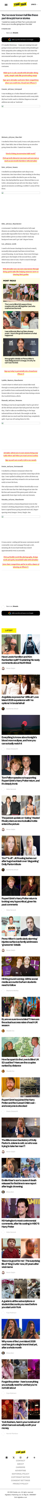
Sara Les (9, 33)
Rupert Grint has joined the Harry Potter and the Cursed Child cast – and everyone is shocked (19, 1102)
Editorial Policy (20, 1474)
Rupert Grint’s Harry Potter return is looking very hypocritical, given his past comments (19, 901)
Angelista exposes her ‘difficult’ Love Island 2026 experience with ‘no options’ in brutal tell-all (20, 700)
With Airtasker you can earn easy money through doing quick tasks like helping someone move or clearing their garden (21, 271)
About (20, 1464)
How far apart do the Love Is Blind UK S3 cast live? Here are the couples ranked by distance (20, 1062)
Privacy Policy (20, 1484)
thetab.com (16, 1492)
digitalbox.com (22, 1497)
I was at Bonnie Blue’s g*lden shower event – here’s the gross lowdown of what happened (21, 333)
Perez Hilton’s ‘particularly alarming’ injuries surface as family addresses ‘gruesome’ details (20, 941)
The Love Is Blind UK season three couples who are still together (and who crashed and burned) (20, 306)
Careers (20, 1467)
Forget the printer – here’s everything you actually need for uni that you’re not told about (20, 1384)
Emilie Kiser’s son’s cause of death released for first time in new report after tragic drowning (19, 1183)
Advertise (20, 1471)
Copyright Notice (20, 1477)
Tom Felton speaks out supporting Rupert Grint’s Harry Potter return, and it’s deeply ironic (21, 780)
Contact (20, 1461)
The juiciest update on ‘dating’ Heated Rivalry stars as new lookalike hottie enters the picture (21, 820)
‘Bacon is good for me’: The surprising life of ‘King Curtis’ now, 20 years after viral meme (21, 1263)
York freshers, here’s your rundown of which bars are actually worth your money (20, 1425)
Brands (15, 33)
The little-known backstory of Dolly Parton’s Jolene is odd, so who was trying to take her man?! (19, 1143)
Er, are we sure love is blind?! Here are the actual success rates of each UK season (20, 1022)
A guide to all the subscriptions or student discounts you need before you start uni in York (19, 1304)
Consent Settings (20, 1480)
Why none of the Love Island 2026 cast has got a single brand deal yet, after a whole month (19, 1344)
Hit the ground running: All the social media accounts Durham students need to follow (20, 982)
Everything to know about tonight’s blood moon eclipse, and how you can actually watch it (19, 740)
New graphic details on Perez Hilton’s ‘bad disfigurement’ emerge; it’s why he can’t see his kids (20, 361)
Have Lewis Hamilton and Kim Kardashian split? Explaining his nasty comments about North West (21, 659)
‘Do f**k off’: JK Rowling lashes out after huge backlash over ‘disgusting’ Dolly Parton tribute (20, 861)
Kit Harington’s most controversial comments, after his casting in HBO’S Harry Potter (20, 1223)
